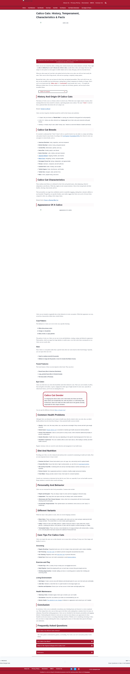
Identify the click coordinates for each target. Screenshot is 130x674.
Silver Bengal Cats (5, 662)
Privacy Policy (75, 3)
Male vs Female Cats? (60, 410)
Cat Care (48, 7)
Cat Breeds (41, 7)
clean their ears (61, 554)
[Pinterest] (79, 669)
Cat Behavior (31, 7)
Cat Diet (55, 7)
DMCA (92, 3)
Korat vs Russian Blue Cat (51, 200)
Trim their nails (50, 551)
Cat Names (63, 7)
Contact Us (99, 3)
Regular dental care (51, 430)
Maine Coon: (42, 158)
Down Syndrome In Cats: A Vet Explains (119, 662)
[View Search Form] (105, 2)
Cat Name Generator (73, 7)
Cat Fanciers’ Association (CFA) (71, 136)
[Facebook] (71, 669)
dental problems (72, 557)
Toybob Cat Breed (45, 109)
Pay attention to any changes (54, 600)
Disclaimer (85, 3)
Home (24, 7)
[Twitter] (75, 669)
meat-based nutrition (84, 464)
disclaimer (87, 672)
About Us (66, 3)
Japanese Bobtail (43, 155)
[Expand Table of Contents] (64, 91)
